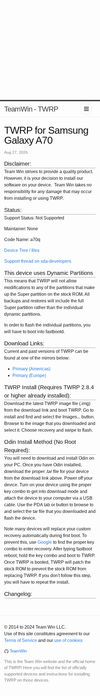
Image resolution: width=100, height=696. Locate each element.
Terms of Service (20, 640)
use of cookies (68, 640)
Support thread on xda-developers (37, 261)
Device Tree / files (21, 250)
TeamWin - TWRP (31, 109)
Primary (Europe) (29, 375)
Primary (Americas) (31, 368)
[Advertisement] (50, 50)
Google (45, 542)
